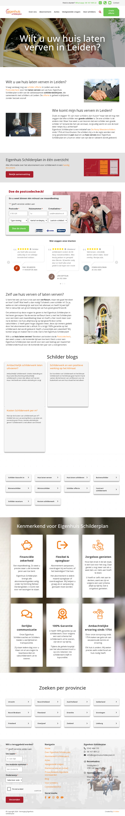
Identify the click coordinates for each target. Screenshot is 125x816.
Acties (56, 12)
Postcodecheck (12, 90)
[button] (97, 17)
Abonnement (45, 12)
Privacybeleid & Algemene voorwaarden (56, 773)
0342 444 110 (93, 748)
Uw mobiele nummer (17, 764)
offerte (46, 95)
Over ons (33, 12)
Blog (47, 778)
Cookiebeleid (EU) (53, 786)
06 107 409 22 (93, 751)
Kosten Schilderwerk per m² (22, 410)
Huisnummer (36, 208)
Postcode (14, 208)
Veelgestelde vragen (71, 12)
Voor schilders (89, 12)
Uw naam (11, 753)
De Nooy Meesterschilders (103, 129)
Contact (116, 3)
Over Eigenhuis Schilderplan (57, 752)
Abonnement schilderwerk (57, 756)
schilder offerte (34, 87)
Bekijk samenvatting (19, 174)
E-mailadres (55, 208)
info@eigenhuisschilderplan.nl (101, 755)
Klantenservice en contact (56, 768)
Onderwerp (12, 775)
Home (47, 748)
